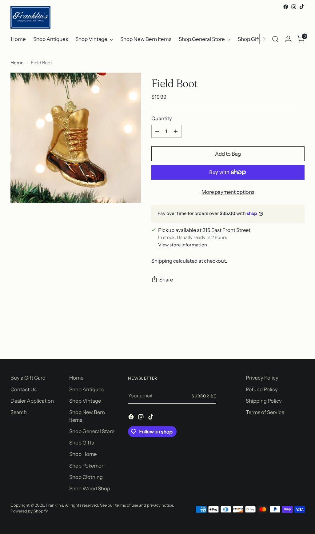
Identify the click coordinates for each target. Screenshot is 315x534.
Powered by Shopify (29, 510)
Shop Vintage (85, 401)
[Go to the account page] (288, 39)
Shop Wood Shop (89, 488)
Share (166, 280)
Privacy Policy (262, 378)
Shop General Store (91, 431)
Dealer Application (32, 401)
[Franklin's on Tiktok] (302, 7)
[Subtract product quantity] (157, 131)
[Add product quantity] (175, 131)
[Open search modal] (275, 39)
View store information (182, 245)
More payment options (227, 192)
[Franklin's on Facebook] (286, 7)
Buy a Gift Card (28, 378)
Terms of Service (265, 412)
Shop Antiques (86, 389)
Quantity (161, 118)
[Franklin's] (30, 17)
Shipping (161, 261)
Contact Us (23, 389)
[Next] (264, 39)
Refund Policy (262, 389)
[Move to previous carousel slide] (285, 338)
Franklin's (54, 505)
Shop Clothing (86, 477)
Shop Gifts (81, 443)
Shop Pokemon (87, 466)
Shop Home (83, 454)
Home (16, 63)
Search (18, 412)
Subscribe (204, 395)
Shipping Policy (264, 401)
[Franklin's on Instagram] (294, 7)
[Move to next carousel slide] (299, 338)
